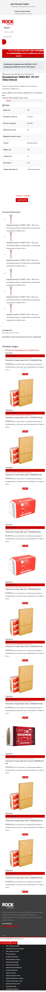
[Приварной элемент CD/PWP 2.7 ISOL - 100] (25, 219)
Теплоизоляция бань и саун (14, 981)
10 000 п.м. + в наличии (23, 196)
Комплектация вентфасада (14, 967)
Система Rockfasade (12, 970)
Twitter (11, 98)
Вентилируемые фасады (13, 959)
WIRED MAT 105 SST (29, 93)
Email (25, 98)
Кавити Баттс (13, 358)
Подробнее (9, 353)
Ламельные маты (11, 973)
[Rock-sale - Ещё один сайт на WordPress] (8, 22)
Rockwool (20, 93)
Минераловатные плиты (13, 975)
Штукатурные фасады (12, 962)
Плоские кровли (24, 52)
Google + (21, 98)
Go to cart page (5, 943)
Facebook (5, 98)
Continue (14, 943)
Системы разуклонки (12, 957)
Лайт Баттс (12, 529)
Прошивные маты (11, 986)
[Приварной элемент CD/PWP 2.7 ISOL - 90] (25, 236)
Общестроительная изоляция (24, 358)
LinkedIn (15, 98)
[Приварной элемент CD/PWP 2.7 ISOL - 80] (25, 254)
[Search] (4, 41)
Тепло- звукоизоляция (12, 946)
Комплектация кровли (12, 965)
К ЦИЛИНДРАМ (22, 200)
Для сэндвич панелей (19, 53)
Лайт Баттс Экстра (14, 758)
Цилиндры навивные (12, 989)
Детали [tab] (9, 101)
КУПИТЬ (25, 374)
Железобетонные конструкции (15, 948)
